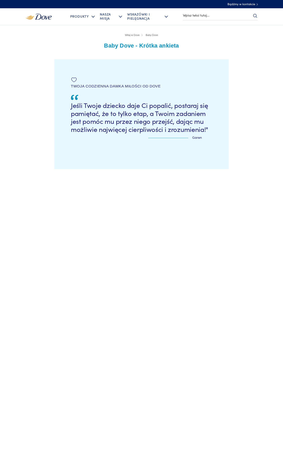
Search (255, 15)
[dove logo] (38, 16)
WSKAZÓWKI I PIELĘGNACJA (138, 16)
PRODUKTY (79, 16)
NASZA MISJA (105, 16)
